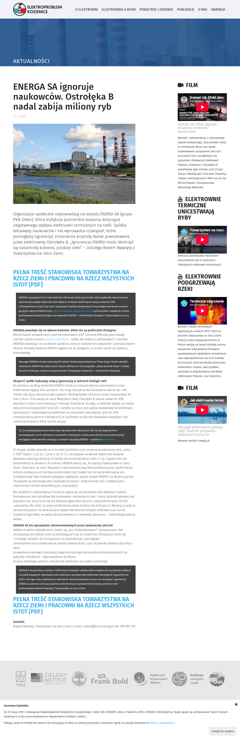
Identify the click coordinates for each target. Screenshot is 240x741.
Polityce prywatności (161, 723)
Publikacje (185, 9)
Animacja (218, 9)
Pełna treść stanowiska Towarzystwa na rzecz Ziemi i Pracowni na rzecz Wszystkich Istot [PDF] (73, 279)
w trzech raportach (56, 339)
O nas (202, 9)
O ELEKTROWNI (86, 9)
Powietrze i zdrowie (156, 9)
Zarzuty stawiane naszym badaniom (73, 311)
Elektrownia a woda (119, 9)
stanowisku (108, 439)
